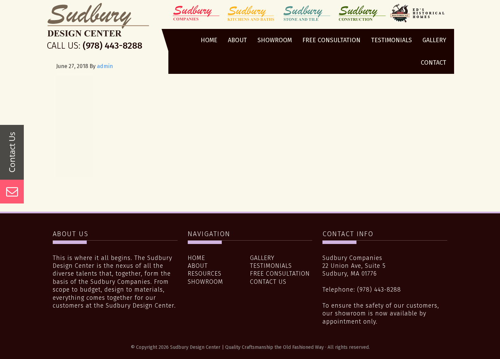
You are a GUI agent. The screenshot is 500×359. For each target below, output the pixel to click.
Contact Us (268, 281)
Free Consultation (280, 273)
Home (196, 258)
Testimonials (271, 266)
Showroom (205, 281)
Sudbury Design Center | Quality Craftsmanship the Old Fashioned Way (98, 28)
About (198, 266)
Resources (204, 273)
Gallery (262, 258)
